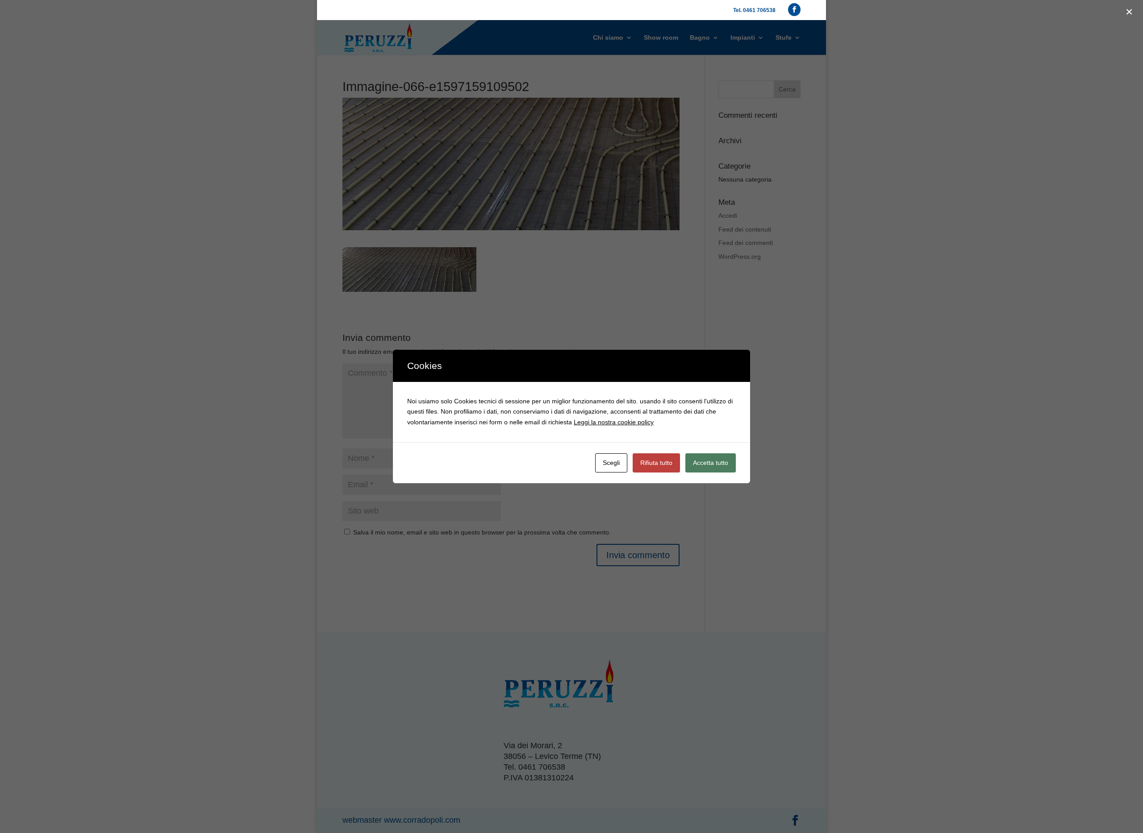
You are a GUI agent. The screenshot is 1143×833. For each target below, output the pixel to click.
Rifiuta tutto (656, 462)
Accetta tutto (710, 462)
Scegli (611, 462)
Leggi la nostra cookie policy (614, 422)
